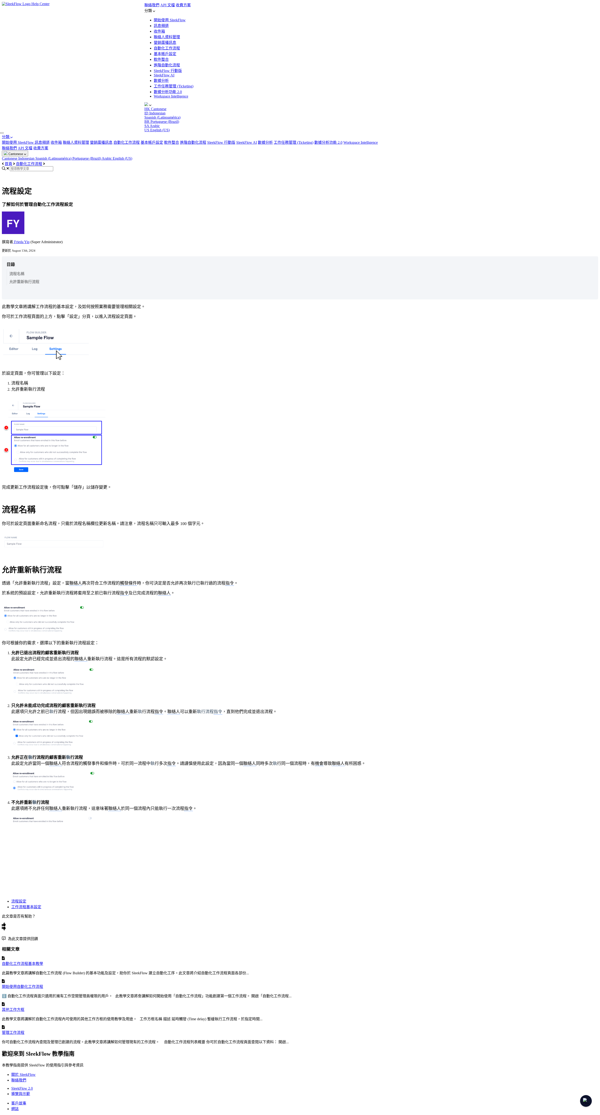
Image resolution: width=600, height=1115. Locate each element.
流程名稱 (16, 274)
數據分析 (161, 81)
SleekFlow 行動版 (168, 71)
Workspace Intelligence (171, 96)
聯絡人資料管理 (167, 37)
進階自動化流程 (167, 65)
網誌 (15, 1109)
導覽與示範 (20, 1094)
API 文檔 (167, 5)
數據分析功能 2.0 (168, 92)
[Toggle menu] (2, 133)
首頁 (8, 164)
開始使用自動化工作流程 (22, 987)
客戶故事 (18, 1103)
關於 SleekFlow (23, 1075)
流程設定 (18, 901)
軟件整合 (161, 59)
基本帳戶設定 (165, 54)
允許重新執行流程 (24, 282)
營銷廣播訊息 (165, 43)
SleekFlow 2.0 (22, 1088)
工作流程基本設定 (26, 907)
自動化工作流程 (167, 48)
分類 (6, 137)
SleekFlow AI (164, 75)
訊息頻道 (161, 26)
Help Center (40, 4)
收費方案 (183, 5)
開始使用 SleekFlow (170, 20)
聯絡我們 (151, 5)
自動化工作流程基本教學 (22, 964)
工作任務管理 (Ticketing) (173, 86)
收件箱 (159, 31)
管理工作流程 (13, 1033)
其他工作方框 (13, 1010)
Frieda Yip (21, 242)
